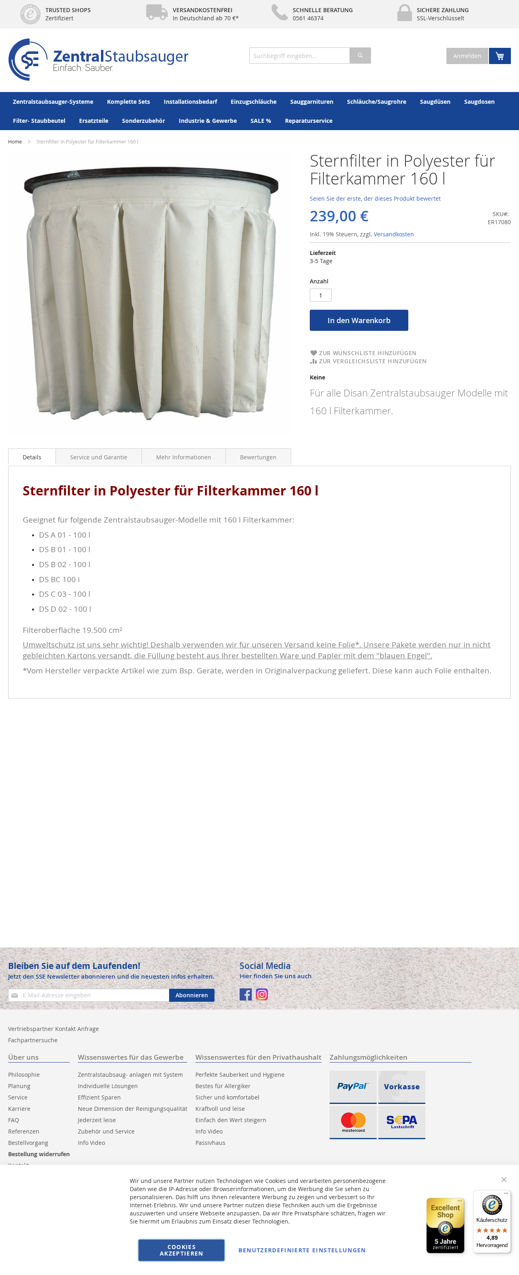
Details (32, 457)
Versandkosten (394, 234)
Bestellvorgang (28, 1142)
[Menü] (506, 1195)
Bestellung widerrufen (39, 1154)
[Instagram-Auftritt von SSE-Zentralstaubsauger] (262, 994)
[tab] (32, 456)
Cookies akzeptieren (182, 1250)
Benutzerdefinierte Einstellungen (302, 1250)
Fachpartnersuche (33, 1040)
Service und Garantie (98, 457)
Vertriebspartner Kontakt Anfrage (53, 1029)
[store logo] (98, 59)
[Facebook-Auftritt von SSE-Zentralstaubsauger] (246, 994)
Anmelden (467, 56)
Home (15, 141)
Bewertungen (258, 457)
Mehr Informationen (183, 457)
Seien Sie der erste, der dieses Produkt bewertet (375, 198)
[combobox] (310, 55)
